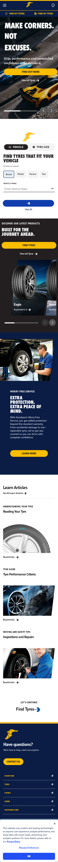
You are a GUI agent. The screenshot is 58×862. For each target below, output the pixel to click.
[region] (29, 841)
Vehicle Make (9, 183)
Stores (8, 793)
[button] (43, 110)
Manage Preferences (29, 847)
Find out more (30, 71)
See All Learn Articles (13, 493)
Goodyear (9, 776)
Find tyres (29, 245)
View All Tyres (29, 80)
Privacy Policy (13, 841)
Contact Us (13, 761)
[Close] (55, 824)
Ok (29, 856)
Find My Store (16, 13)
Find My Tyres (45, 13)
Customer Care (12, 810)
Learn (7, 801)
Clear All (28, 209)
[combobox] (29, 189)
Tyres (7, 784)
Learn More (29, 453)
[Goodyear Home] (29, 5)
